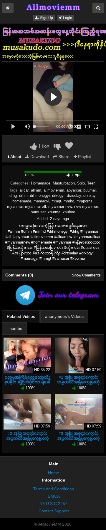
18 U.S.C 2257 (53, 503)
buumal (89, 190)
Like (43, 146)
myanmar (15, 206)
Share (63, 156)
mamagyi (41, 201)
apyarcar (74, 190)
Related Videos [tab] (21, 316)
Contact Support (54, 511)
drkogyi (58, 195)
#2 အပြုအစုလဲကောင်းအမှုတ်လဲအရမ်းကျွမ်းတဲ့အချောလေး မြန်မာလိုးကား (27, 438)
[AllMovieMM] (53, 7)
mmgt (56, 201)
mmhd (69, 201)
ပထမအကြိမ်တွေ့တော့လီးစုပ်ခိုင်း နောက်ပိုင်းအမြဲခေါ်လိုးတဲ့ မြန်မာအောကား (27, 382)
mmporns (84, 201)
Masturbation (64, 183)
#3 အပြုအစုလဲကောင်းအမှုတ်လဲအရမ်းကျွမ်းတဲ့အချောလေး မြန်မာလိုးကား (78, 438)
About (15, 156)
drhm (23, 195)
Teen (91, 183)
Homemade (40, 183)
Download (39, 156)
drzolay (89, 195)
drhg (13, 195)
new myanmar (86, 206)
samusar (38, 212)
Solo (81, 183)
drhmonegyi (40, 195)
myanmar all (35, 206)
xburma (54, 212)
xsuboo (69, 212)
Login (67, 18)
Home (53, 472)
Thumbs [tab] (14, 328)
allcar (24, 190)
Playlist (84, 156)
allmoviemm (54, 190)
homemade (21, 201)
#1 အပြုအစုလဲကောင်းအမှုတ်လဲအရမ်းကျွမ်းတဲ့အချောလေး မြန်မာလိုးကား (78, 382)
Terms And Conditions (53, 489)
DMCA (54, 496)
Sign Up (46, 18)
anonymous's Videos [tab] (64, 316)
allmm (36, 190)
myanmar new (60, 206)
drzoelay (74, 195)
